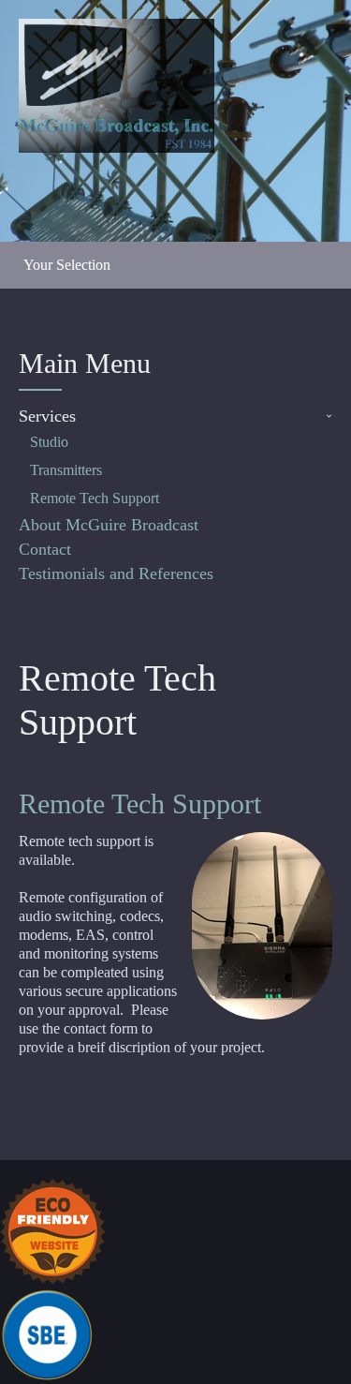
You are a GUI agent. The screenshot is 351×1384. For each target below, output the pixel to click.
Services (47, 416)
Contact (45, 549)
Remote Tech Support (94, 498)
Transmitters (66, 470)
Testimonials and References (116, 573)
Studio (49, 442)
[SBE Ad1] (47, 1333)
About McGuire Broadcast (108, 524)
